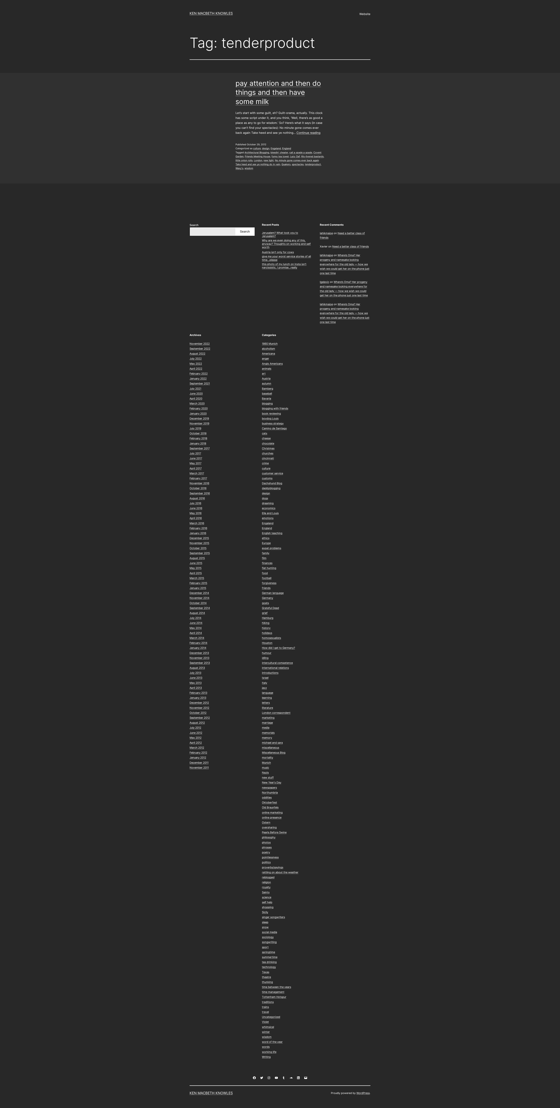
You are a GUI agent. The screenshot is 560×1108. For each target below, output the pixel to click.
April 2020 (196, 398)
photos (266, 842)
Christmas (268, 448)
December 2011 (199, 762)
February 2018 (198, 438)
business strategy (273, 423)
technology (269, 967)
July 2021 (195, 388)
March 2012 (197, 747)
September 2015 (200, 553)
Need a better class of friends (350, 246)
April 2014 (196, 632)
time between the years (276, 987)
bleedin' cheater (279, 152)
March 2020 (197, 403)
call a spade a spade (300, 152)
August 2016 (197, 498)
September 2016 (200, 493)
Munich (266, 762)
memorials (268, 732)
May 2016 (196, 513)
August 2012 (197, 722)
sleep (265, 922)
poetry (266, 852)
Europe (266, 543)
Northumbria (270, 792)
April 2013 (196, 687)
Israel (265, 677)
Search (194, 225)
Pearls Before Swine (274, 832)
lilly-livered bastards (312, 156)
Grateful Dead (270, 608)
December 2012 (199, 702)
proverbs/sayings (272, 867)
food (265, 573)
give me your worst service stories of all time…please (286, 258)
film (264, 558)
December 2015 (199, 538)
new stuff (268, 777)
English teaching (272, 533)
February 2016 (198, 528)
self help (267, 902)
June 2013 (196, 677)
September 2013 (200, 662)
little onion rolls (244, 160)
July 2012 (195, 727)
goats (265, 603)
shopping (267, 907)
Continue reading (308, 133)
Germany (267, 597)
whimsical (268, 1026)
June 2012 (196, 732)
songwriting (269, 942)
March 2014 (197, 637)
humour (266, 652)
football (266, 578)
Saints (266, 892)
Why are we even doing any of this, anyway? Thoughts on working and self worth (286, 244)
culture (257, 148)
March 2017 (197, 473)
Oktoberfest (269, 802)
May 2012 (196, 737)
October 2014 (198, 603)
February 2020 (199, 408)
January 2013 (198, 697)
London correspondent (276, 712)
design (265, 148)
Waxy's (239, 168)
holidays (267, 632)
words (266, 1046)
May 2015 (196, 568)
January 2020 (198, 413)
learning (267, 697)
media (265, 727)
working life (269, 1051)
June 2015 (196, 563)
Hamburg (267, 617)
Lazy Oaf (295, 156)
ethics (265, 538)
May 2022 (196, 363)
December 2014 (199, 592)
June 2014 (196, 622)
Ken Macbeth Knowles (211, 13)
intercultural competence (277, 662)
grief (265, 612)
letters (266, 702)
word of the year (272, 1041)
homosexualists (271, 637)
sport (265, 947)
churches (267, 453)
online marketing (272, 812)
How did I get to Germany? (278, 647)
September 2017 (200, 448)
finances (267, 563)
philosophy (268, 837)
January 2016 (198, 533)
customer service (272, 473)
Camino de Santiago (274, 428)
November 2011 (199, 767)
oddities (267, 797)
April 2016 (196, 518)
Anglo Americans (272, 363)
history (266, 627)
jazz (264, 687)
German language (273, 592)
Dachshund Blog (272, 483)
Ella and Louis (270, 513)
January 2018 (198, 443)
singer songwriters (273, 917)
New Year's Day (271, 782)
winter (266, 1031)
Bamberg (267, 388)
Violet (265, 1021)
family (265, 553)
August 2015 (197, 558)
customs (267, 478)
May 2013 (196, 682)
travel (265, 1011)
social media (269, 932)
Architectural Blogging (257, 152)
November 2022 (200, 343)
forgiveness (269, 583)
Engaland (276, 148)
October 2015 (198, 548)
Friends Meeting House (257, 156)
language (267, 692)
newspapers (269, 787)
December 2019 (199, 418)
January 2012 (198, 757)
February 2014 (198, 642)
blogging (267, 403)
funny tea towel (280, 156)
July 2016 (195, 503)
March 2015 (197, 578)
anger (265, 358)
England (286, 148)
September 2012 (200, 717)
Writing (266, 1056)
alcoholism (268, 348)
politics (266, 862)
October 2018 (198, 433)
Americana (268, 353)
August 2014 (197, 612)
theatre (266, 977)
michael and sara (272, 742)
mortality (267, 757)
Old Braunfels (270, 807)
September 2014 (200, 608)
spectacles (298, 164)
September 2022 (200, 348)
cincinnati (268, 458)
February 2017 (198, 478)
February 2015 (198, 583)
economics (268, 508)
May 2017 (195, 463)
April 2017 (196, 468)
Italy (264, 682)
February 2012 (198, 752)
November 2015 (199, 543)
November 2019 (199, 423)
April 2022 (196, 368)
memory (267, 737)
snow (265, 927)
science (266, 897)
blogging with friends (275, 408)
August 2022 (197, 353)
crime (265, 463)
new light (269, 160)
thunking (267, 982)
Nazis (265, 772)
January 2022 (198, 378)
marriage (267, 722)
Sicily (265, 912)
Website (364, 14)
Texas (265, 972)
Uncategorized (271, 1016)
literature (267, 707)
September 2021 (200, 383)
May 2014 (196, 627)
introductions (270, 672)
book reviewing (271, 413)
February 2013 (198, 692)
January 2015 (198, 588)
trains (265, 1007)
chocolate (268, 443)
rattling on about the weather (280, 872)
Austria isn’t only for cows (278, 252)
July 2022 (196, 358)
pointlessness (270, 857)
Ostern (266, 822)
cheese (266, 438)
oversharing (269, 827)
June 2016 (196, 508)
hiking (265, 622)
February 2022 (199, 373)
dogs (265, 498)
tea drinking (269, 962)
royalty (266, 887)
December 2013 (199, 652)
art (264, 373)
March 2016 (197, 523)
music (265, 767)
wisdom (249, 168)
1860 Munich (270, 343)
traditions (268, 1002)
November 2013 (199, 657)
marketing (268, 717)
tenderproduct (313, 164)
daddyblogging (271, 488)
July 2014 (195, 617)
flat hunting (269, 568)
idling (265, 657)
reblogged (268, 877)
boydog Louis (270, 418)
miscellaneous (270, 747)
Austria (266, 378)
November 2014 (199, 597)
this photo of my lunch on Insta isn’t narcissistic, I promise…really (284, 266)
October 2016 (198, 488)
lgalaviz (324, 281)
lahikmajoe (326, 233)
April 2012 (196, 742)
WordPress (363, 1093)
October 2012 (198, 712)
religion (266, 882)
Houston (267, 642)
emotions (267, 518)
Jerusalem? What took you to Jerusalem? (280, 234)
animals (266, 368)
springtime (268, 952)
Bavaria (266, 398)
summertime (269, 957)
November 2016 (199, 483)
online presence (271, 817)
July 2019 (195, 428)
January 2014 (198, 647)
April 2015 (196, 573)
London (258, 160)
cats (264, 433)
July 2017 (195, 453)
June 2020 (196, 393)
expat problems (271, 548)
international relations (275, 667)
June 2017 (196, 458)
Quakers (285, 164)
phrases (267, 847)
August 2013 (197, 667)
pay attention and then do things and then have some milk (278, 92)
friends (266, 588)
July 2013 (195, 672)
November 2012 (199, 707)
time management (273, 991)
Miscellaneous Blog (273, 752)
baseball (267, 393)
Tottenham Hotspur (274, 996)
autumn (266, 383)
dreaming (268, 503)
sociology (268, 937)
